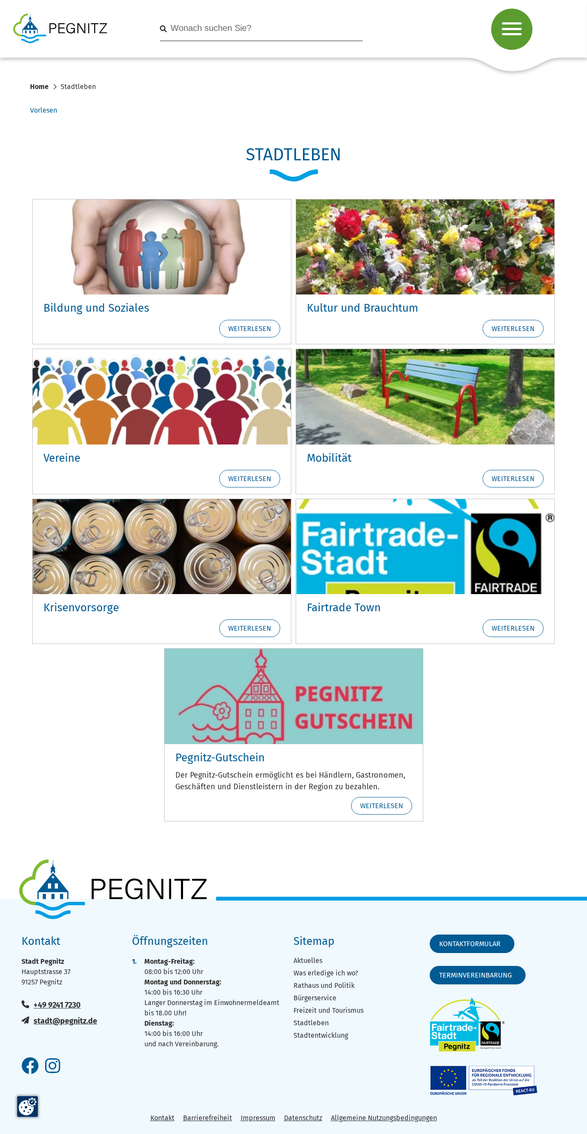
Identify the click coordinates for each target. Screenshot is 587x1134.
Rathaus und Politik (324, 985)
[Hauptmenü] (511, 29)
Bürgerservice (315, 998)
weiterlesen (249, 329)
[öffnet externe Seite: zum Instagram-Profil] (52, 1066)
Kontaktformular (470, 944)
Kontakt (162, 1118)
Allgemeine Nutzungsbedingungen (384, 1118)
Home (39, 87)
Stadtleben (311, 1023)
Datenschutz (303, 1118)
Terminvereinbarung (475, 975)
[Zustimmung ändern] (27, 1106)
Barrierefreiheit (207, 1118)
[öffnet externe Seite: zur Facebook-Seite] (30, 1066)
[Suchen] (163, 29)
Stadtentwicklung (321, 1035)
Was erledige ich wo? (326, 973)
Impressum (258, 1118)
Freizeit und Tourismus (329, 1010)
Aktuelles (308, 960)
